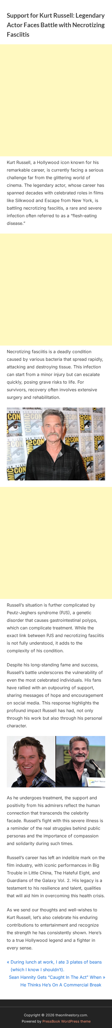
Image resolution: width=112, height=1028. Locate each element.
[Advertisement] (56, 100)
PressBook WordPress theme (66, 1021)
